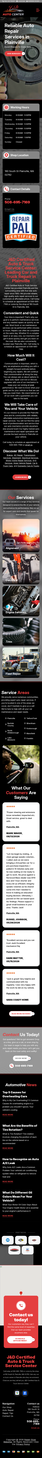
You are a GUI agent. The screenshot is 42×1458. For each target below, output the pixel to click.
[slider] (10, 806)
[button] (21, 1293)
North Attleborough (13, 732)
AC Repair (18, 455)
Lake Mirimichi (11, 739)
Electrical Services (30, 458)
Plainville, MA (12, 827)
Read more (7, 1115)
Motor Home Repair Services (19, 460)
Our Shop (7, 1407)
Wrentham (30, 723)
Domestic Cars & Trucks (28, 466)
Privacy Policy (23, 1444)
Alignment (16, 458)
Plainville (11, 718)
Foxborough (31, 728)
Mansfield (30, 733)
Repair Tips (7, 1413)
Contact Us (7, 1416)
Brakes (10, 455)
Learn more (21, 547)
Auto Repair (8, 1410)
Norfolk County (10, 724)
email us (28, 445)
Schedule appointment (20, 1340)
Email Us (9, 209)
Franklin (29, 738)
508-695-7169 (17, 202)
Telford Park (31, 718)
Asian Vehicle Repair (22, 463)
